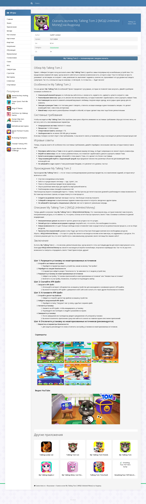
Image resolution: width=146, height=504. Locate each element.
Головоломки (12, 58)
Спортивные (11, 85)
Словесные (11, 81)
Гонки (9, 62)
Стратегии (10, 73)
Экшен (9, 23)
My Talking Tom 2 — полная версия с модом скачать (85, 58)
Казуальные (11, 46)
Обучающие (11, 50)
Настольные (11, 35)
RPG (8, 65)
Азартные (10, 42)
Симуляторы (11, 69)
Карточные (11, 38)
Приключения (12, 27)
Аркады (9, 31)
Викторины (11, 77)
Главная (10, 19)
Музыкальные (12, 54)
